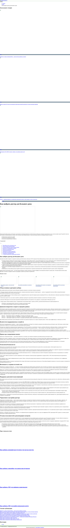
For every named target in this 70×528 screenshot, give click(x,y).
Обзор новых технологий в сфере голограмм (8, 517)
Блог (1, 54)
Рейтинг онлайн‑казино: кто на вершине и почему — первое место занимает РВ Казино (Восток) (18, 516)
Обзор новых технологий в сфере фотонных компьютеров (11, 519)
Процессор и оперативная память (8, 249)
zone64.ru (42, 527)
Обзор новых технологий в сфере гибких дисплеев (9, 518)
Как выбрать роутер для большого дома (9, 245)
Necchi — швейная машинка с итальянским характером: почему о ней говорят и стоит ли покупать (18, 199)
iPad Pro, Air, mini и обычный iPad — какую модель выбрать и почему (13, 56)
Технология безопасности (7, 250)
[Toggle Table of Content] (1, 243)
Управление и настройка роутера (8, 253)
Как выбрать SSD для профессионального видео (14, 506)
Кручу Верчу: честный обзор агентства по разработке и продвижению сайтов (14, 514)
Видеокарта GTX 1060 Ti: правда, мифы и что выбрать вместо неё (12, 151)
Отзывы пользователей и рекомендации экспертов (11, 254)
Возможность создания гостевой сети (9, 251)
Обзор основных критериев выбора (9, 246)
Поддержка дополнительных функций (9, 252)
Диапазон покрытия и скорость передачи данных (11, 247)
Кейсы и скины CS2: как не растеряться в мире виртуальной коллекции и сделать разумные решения (19, 104)
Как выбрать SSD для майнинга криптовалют (13, 487)
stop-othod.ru (38, 527)
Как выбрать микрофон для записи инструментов (15, 468)
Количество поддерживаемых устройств (9, 248)
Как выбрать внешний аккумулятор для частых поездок (17, 450)
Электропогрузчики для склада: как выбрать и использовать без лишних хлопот (15, 515)
